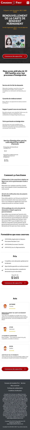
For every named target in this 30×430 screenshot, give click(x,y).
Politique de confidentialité (15, 388)
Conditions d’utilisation (15, 390)
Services (23, 383)
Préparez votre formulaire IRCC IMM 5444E (15, 11)
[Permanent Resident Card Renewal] (15, 34)
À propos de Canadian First (12, 383)
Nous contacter (15, 385)
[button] (28, 2)
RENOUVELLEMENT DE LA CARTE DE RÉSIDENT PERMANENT (15, 19)
